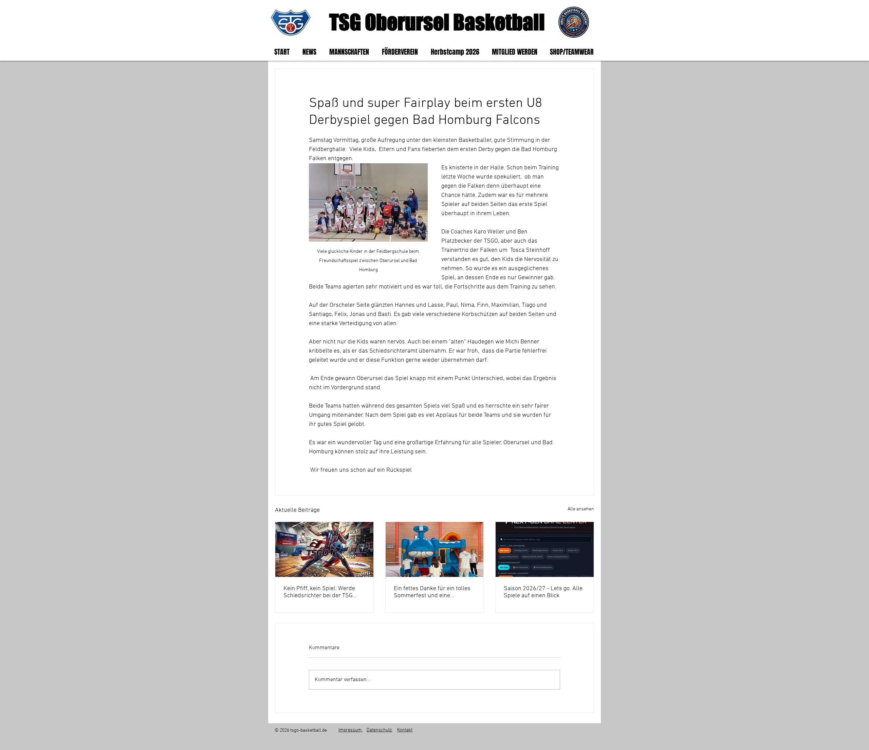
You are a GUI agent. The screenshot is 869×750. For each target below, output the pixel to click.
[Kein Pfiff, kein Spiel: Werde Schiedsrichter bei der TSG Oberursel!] (324, 549)
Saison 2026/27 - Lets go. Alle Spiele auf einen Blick (543, 592)
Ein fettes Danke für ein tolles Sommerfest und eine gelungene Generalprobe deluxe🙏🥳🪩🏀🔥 (432, 592)
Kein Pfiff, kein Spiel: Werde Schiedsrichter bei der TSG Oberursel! (319, 592)
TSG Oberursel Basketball (437, 22)
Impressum (350, 730)
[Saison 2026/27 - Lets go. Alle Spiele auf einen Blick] (545, 549)
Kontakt (404, 730)
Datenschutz (379, 730)
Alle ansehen (581, 509)
